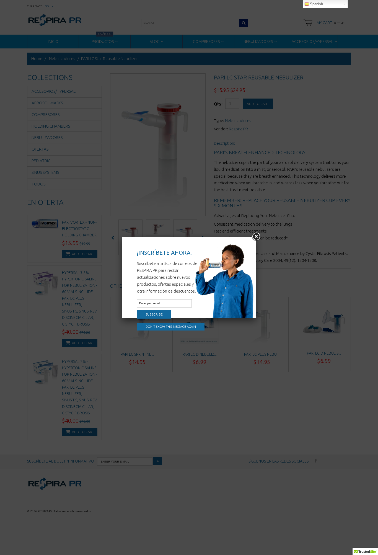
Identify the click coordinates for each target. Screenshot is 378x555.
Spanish (316, 4)
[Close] (256, 237)
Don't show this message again (171, 326)
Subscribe (154, 314)
